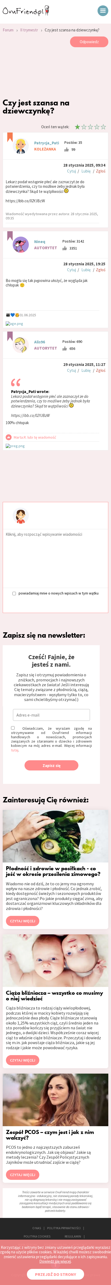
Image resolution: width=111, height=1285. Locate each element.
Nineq (39, 241)
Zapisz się (52, 765)
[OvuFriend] (26, 14)
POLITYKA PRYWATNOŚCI (64, 1228)
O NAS (36, 1228)
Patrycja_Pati (46, 143)
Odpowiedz (89, 41)
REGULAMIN (73, 1236)
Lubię (86, 171)
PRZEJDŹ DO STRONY (55, 1274)
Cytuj (71, 171)
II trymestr (29, 29)
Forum (8, 29)
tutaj (14, 750)
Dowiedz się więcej (55, 1261)
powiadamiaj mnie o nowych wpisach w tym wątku (59, 593)
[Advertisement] (55, 74)
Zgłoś (100, 171)
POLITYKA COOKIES (37, 1236)
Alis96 (39, 342)
